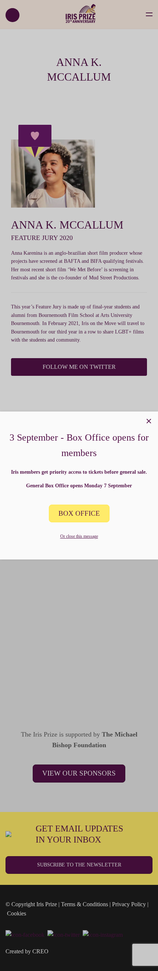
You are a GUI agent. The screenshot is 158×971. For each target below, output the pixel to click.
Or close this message (79, 536)
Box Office (79, 513)
